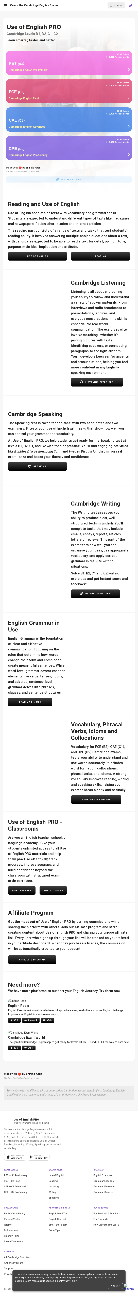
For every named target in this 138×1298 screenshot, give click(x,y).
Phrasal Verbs (12, 1219)
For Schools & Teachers (106, 1213)
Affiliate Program (13, 1263)
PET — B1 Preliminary (15, 1175)
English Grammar (102, 1175)
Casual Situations (14, 1241)
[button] (5, 5)
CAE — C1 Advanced (15, 1186)
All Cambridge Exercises (17, 1257)
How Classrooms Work (106, 1224)
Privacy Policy (11, 1274)
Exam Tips (54, 1230)
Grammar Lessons (103, 1181)
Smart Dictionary (58, 1224)
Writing (52, 1192)
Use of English (56, 1175)
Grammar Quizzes (103, 1192)
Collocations (11, 1230)
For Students (100, 1219)
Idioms (8, 1224)
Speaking (54, 1197)
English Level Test (58, 1213)
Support (8, 1268)
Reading (53, 1181)
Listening (54, 1186)
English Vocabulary (14, 1213)
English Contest (57, 1219)
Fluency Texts (12, 1236)
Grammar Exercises (104, 1186)
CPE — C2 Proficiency (15, 1192)
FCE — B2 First (12, 1181)
